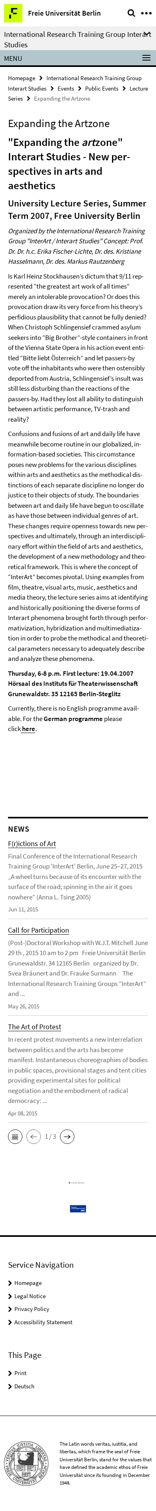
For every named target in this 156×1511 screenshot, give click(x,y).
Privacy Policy (31, 1309)
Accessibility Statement (43, 1322)
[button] (15, 1137)
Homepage (21, 78)
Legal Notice (30, 1296)
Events (66, 88)
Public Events (101, 88)
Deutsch (24, 1386)
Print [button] (20, 1373)
